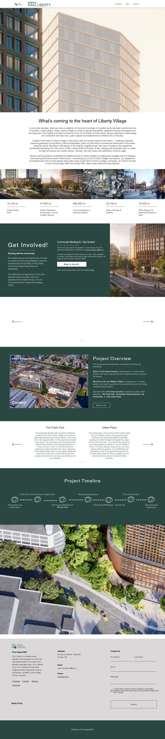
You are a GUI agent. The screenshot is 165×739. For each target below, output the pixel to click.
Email (113, 667)
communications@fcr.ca (94, 250)
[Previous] (17, 322)
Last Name (138, 657)
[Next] (148, 322)
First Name (115, 657)
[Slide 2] (82, 340)
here (92, 270)
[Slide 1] (80, 340)
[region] (48, 384)
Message (114, 677)
